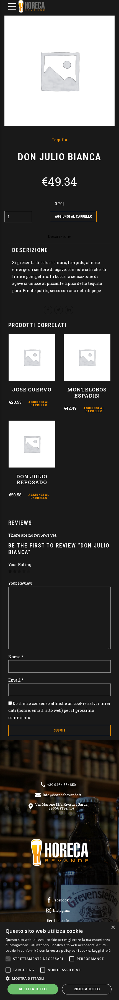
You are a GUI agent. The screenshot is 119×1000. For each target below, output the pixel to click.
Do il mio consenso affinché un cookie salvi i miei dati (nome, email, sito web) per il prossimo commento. (59, 710)
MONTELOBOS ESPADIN (87, 392)
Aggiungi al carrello (73, 216)
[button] (59, 979)
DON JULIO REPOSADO (31, 479)
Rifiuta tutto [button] (87, 989)
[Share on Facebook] (48, 310)
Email (16, 680)
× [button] (113, 928)
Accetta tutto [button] (33, 989)
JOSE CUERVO (31, 389)
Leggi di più (101, 950)
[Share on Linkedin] (69, 310)
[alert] (59, 961)
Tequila (59, 139)
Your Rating (19, 564)
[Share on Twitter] (58, 310)
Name (15, 656)
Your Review (20, 583)
